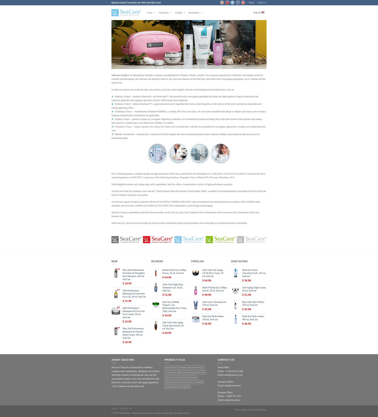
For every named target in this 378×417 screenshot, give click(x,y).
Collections (163, 12)
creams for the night (173, 372)
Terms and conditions (258, 409)
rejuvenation (191, 377)
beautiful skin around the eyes (191, 368)
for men (202, 372)
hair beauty (170, 377)
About (251, 2)
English (257, 13)
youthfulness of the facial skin (178, 387)
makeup (180, 377)
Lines (149, 12)
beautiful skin (171, 368)
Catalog (178, 12)
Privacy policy (241, 409)
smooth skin (188, 382)
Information (193, 12)
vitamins (198, 382)
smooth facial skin (173, 382)
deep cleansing (190, 372)
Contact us (262, 2)
